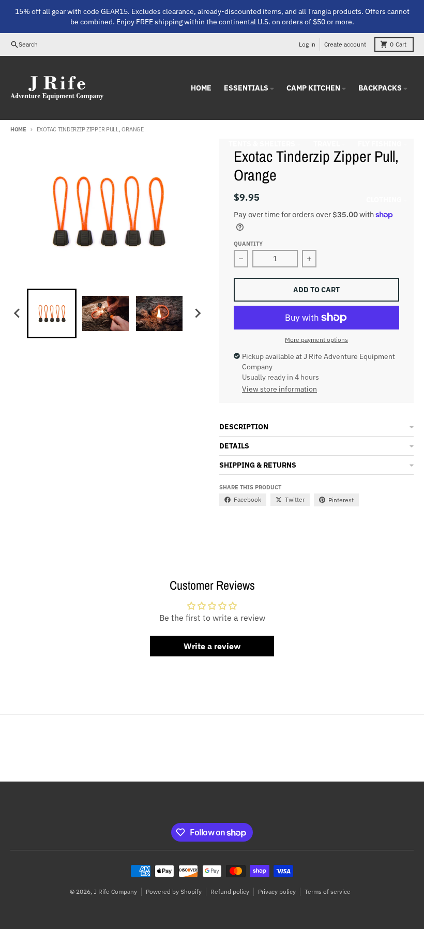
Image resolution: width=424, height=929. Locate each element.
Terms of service (328, 891)
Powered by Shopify (174, 891)
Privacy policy (277, 891)
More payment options (316, 339)
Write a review (212, 646)
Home (18, 129)
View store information (279, 389)
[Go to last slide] (17, 313)
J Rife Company (115, 891)
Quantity (248, 243)
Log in (307, 44)
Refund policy (229, 891)
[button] (52, 313)
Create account (345, 44)
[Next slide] (197, 313)
